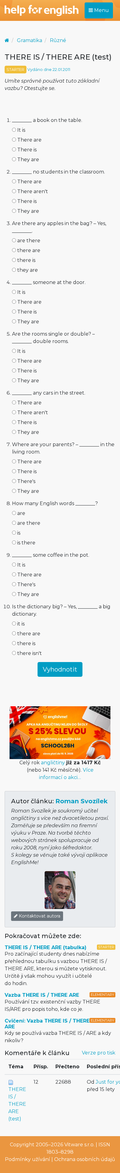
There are (29, 140)
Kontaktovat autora (39, 916)
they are (27, 270)
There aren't (32, 191)
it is (20, 624)
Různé (58, 40)
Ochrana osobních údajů (84, 1159)
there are (28, 250)
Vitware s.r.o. (79, 1145)
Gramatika (29, 40)
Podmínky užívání (27, 1159)
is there (25, 543)
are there (28, 241)
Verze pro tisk (98, 1053)
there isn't (29, 653)
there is (25, 260)
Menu (101, 10)
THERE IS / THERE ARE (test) (17, 1104)
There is (26, 150)
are (20, 513)
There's (25, 481)
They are (27, 159)
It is (20, 130)
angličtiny (53, 763)
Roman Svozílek (81, 801)
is (18, 533)
